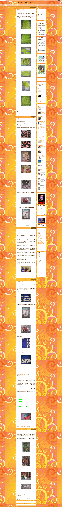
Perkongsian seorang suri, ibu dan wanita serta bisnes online (41, 116)
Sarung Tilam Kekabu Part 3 (21, 9)
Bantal (38, 229)
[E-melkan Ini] (26, 225)
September (40, 259)
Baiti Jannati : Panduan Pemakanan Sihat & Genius (41, 111)
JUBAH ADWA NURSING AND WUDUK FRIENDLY (42, 122)
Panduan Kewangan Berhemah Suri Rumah (40, 155)
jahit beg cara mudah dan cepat (41, 238)
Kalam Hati (39, 231)
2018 (38, 253)
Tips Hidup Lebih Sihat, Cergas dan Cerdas (40, 126)
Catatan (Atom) (27, 503)
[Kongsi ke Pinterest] (29, 426)
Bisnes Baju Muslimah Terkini (41, 121)
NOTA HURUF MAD (42, 136)
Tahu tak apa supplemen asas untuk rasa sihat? (43, 161)
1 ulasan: (24, 374)
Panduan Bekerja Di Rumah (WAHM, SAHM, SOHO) (41, 84)
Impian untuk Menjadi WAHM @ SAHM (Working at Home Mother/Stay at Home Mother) (43, 113)
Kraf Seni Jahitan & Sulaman (41, 140)
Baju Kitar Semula (19, 118)
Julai (39, 261)
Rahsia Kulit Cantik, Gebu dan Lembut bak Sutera (43, 127)
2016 (38, 255)
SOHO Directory (40, 94)
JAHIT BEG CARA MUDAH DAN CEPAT (42, 173)
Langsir (38, 233)
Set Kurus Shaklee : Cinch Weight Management (42, 107)
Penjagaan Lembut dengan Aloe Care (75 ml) (43, 156)
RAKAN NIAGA (39, 235)
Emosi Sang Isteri (19, 229)
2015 (38, 256)
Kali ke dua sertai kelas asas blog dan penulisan (42, 91)
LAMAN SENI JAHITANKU (23, 2)
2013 (38, 275)
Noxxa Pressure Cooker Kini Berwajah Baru (43, 146)
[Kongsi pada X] (27, 225)
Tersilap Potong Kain (20, 281)
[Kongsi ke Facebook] (28, 225)
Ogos (39, 260)
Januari (39, 273)
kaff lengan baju (39, 240)
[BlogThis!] (27, 426)
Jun (39, 262)
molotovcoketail (31, 508)
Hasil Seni (19, 499)
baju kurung (39, 236)
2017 (38, 254)
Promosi (38, 234)
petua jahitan (19, 375)
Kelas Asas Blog (39, 232)
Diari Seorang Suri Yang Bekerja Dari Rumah (40, 145)
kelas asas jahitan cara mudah (41, 242)
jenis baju (38, 239)
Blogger (37, 508)
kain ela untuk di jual (40, 241)
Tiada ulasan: (24, 426)
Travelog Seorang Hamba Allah (41, 164)
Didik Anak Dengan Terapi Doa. (41, 101)
